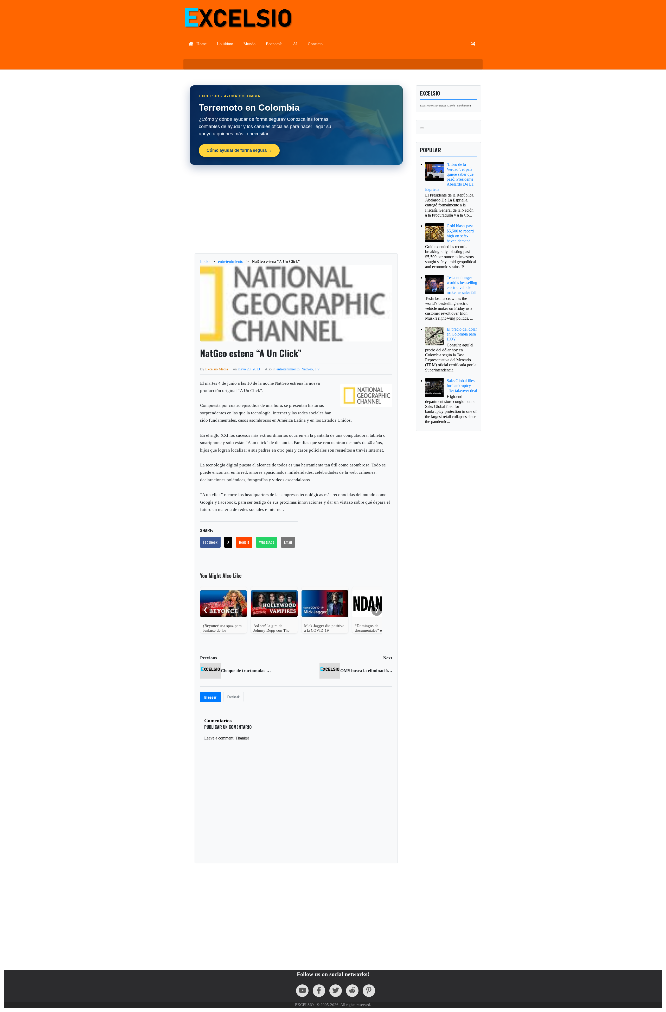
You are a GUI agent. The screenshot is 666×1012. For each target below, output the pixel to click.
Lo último (225, 44)
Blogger (210, 697)
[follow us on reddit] (352, 990)
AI (295, 44)
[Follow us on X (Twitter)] (335, 990)
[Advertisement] (296, 209)
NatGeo (307, 369)
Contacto (315, 44)
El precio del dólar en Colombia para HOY (462, 334)
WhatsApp (266, 542)
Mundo (249, 44)
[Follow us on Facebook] (319, 990)
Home (201, 44)
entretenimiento (288, 369)
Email (288, 542)
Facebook (210, 542)
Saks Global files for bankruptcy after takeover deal (462, 385)
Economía (274, 44)
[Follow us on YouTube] (302, 990)
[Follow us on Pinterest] (369, 990)
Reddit (244, 542)
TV (317, 369)
